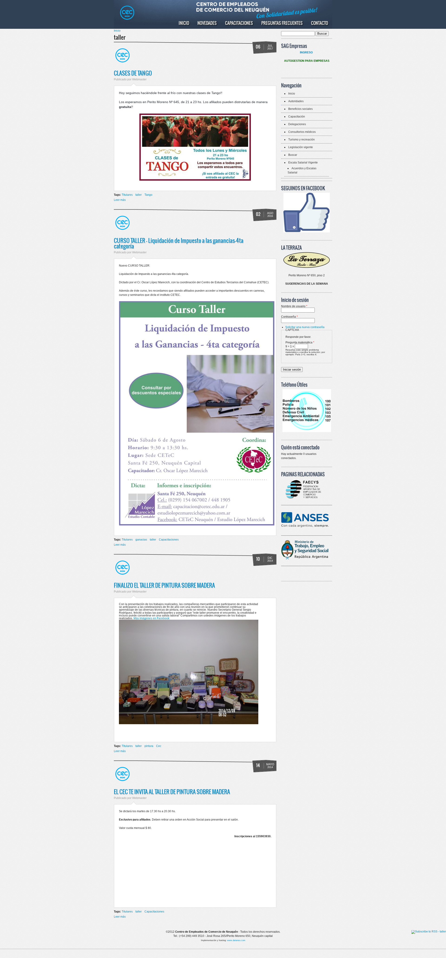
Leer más (120, 200)
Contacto (319, 23)
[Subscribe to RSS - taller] (428, 932)
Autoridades (296, 101)
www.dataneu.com (236, 940)
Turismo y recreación (301, 139)
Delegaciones (297, 124)
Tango (148, 194)
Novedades (207, 23)
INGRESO (306, 52)
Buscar (292, 154)
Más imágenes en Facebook (151, 618)
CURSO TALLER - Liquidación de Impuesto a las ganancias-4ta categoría (178, 243)
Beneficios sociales (300, 109)
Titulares (127, 194)
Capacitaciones (239, 23)
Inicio (184, 23)
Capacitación (296, 116)
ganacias (141, 539)
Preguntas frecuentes (282, 23)
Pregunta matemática (299, 342)
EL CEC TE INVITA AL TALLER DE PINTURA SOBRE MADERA (172, 791)
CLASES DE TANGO (133, 73)
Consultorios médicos (302, 132)
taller (138, 194)
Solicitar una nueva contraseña (305, 327)
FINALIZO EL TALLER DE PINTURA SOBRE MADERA (164, 585)
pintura (148, 746)
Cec (158, 746)
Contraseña (289, 316)
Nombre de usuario (294, 306)
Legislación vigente (300, 147)
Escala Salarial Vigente (303, 162)
